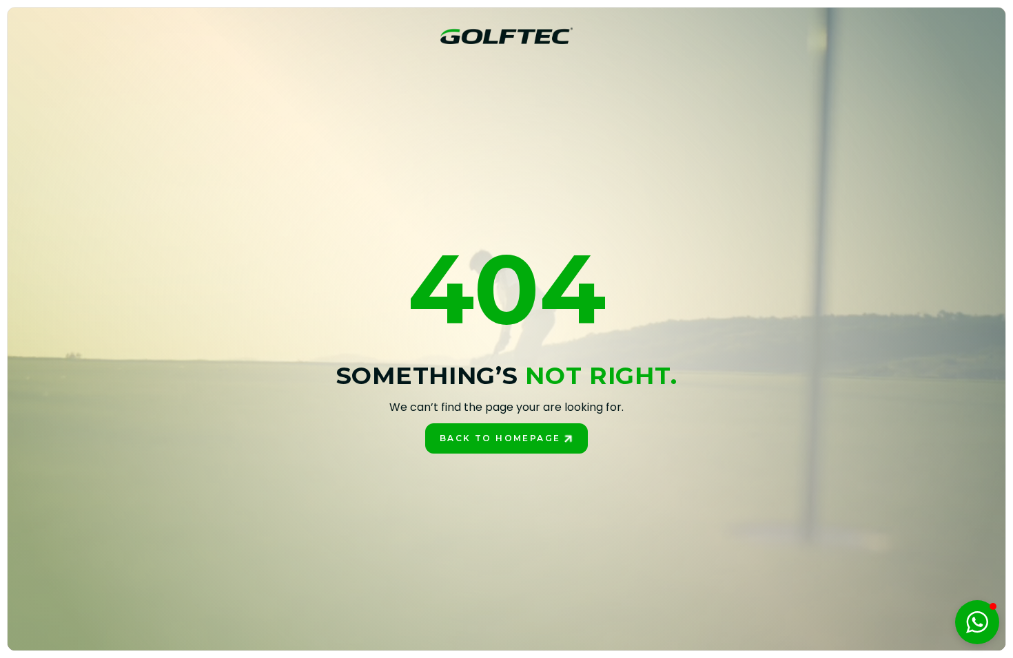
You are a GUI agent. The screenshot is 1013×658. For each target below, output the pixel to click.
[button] (977, 622)
